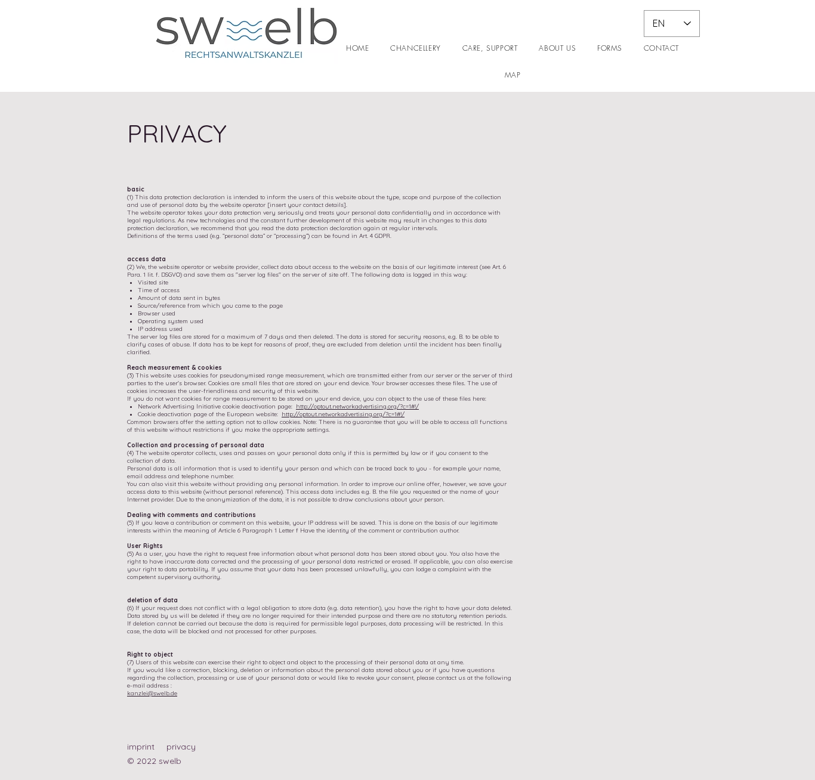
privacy (181, 746)
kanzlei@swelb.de (152, 693)
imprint (141, 746)
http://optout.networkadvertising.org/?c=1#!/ (357, 406)
